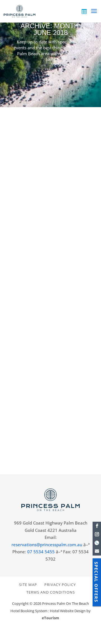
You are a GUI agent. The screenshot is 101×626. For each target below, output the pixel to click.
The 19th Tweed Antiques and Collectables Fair (40, 362)
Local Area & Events (64, 207)
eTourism (50, 617)
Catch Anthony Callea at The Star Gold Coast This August (48, 190)
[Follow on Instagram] (97, 534)
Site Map (28, 584)
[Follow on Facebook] (97, 526)
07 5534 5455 (41, 551)
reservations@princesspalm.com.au (47, 544)
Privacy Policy (60, 584)
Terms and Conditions (50, 592)
